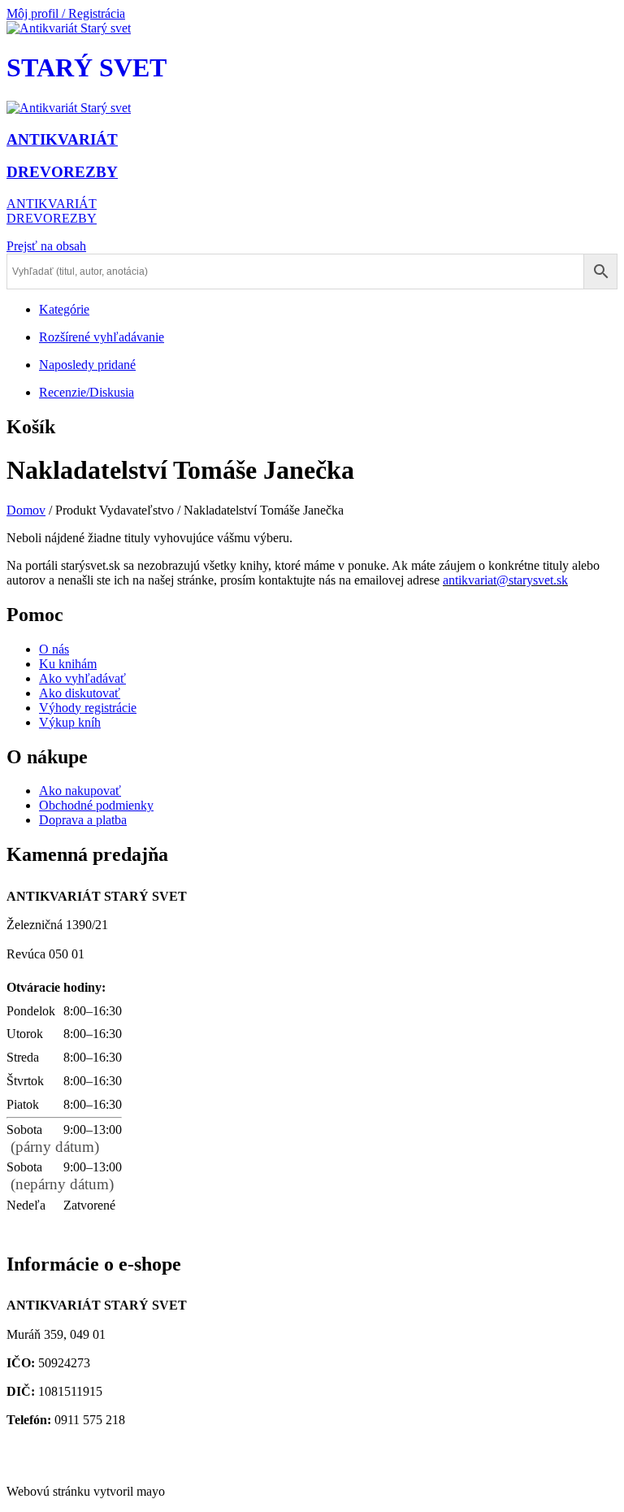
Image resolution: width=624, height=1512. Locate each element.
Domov (26, 510)
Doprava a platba (83, 820)
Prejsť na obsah (46, 246)
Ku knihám (68, 664)
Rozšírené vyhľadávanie (101, 337)
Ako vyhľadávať (82, 678)
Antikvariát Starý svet (68, 1464)
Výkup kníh (70, 722)
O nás (54, 649)
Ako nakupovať (80, 790)
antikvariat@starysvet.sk (75, 1449)
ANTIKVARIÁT (51, 204)
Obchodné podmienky (96, 805)
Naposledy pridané (87, 364)
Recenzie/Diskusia (86, 392)
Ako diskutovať (79, 693)
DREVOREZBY (51, 218)
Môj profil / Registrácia (65, 13)
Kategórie (64, 309)
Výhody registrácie (87, 708)
